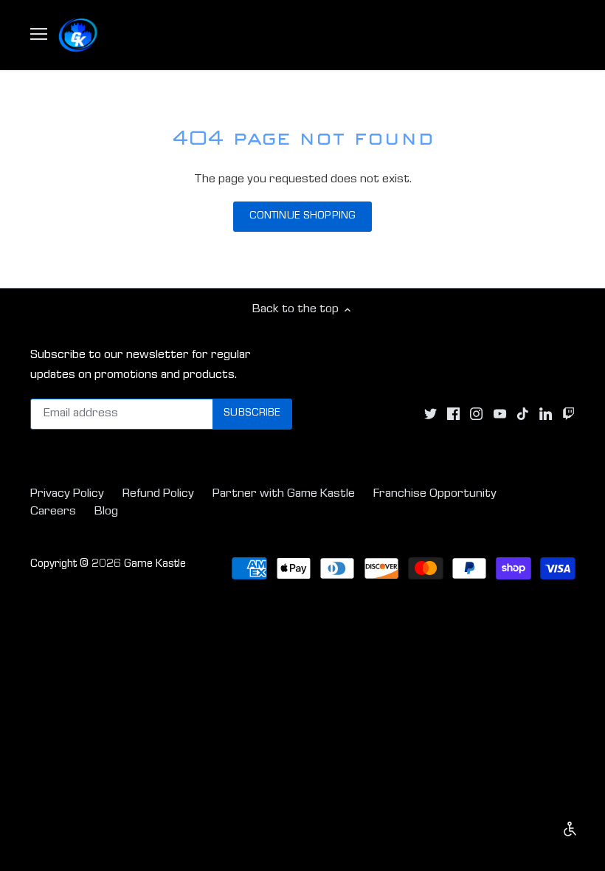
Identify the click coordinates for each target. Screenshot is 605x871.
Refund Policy (158, 494)
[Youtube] (500, 414)
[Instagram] (476, 414)
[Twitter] (430, 414)
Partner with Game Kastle (283, 494)
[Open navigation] (38, 34)
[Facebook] (453, 414)
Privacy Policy (67, 494)
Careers (53, 512)
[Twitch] (568, 414)
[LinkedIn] (545, 414)
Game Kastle (155, 565)
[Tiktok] (522, 414)
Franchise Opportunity (435, 494)
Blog (106, 512)
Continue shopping (302, 216)
